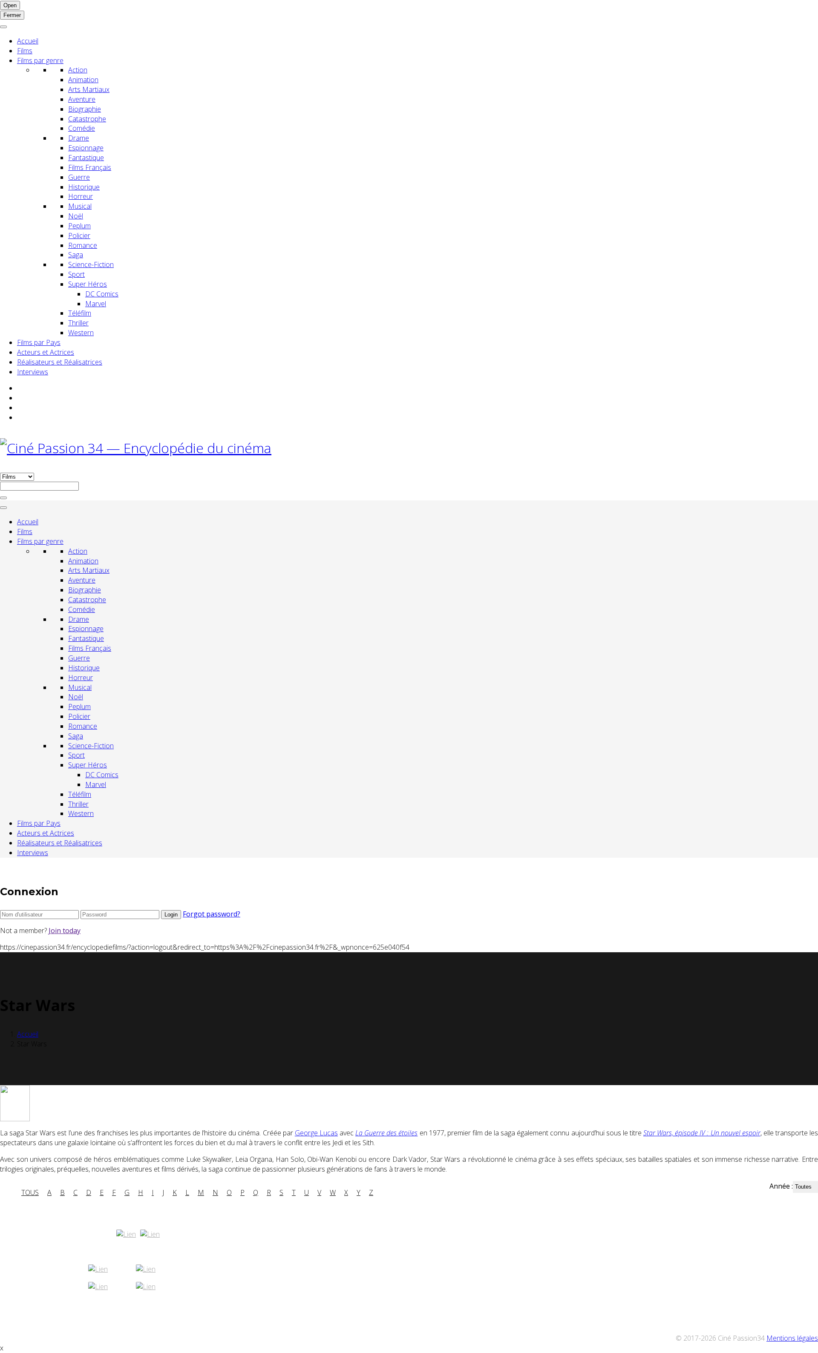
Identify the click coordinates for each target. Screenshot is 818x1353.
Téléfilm (79, 313)
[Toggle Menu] (3, 27)
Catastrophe (87, 119)
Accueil (27, 41)
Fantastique (86, 157)
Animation (83, 79)
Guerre (79, 177)
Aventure (81, 99)
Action (77, 70)
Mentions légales (792, 1338)
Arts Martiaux (88, 89)
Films (24, 50)
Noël (75, 216)
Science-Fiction (91, 264)
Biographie (84, 109)
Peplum (79, 225)
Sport (76, 274)
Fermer (12, 15)
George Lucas (316, 1133)
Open (10, 5)
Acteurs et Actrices (45, 352)
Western (81, 332)
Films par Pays (38, 342)
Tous (30, 1192)
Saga (75, 254)
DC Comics (101, 294)
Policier (79, 235)
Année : (781, 1186)
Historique (84, 187)
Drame (78, 138)
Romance (82, 245)
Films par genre (40, 60)
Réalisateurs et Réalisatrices (59, 362)
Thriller (78, 322)
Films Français (89, 167)
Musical (80, 206)
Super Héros (87, 284)
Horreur (80, 196)
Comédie (81, 128)
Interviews (32, 371)
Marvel (95, 303)
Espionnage (86, 147)
